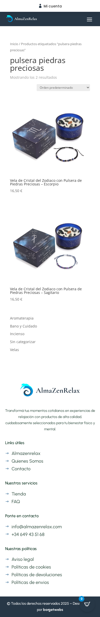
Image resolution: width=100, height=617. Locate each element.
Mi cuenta (53, 6)
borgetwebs (53, 610)
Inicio (14, 44)
